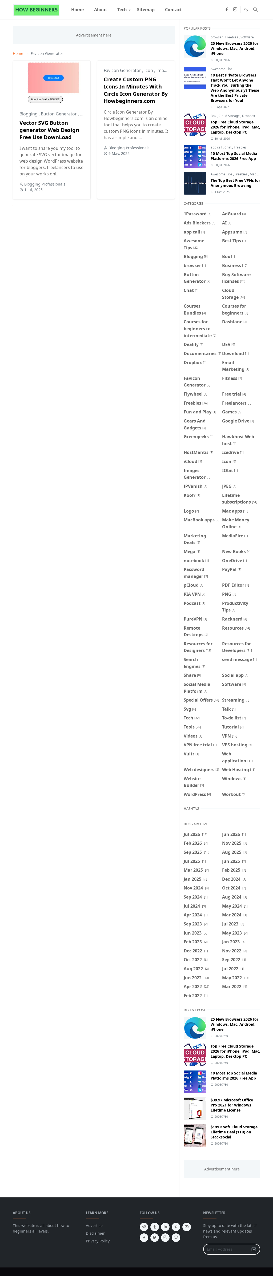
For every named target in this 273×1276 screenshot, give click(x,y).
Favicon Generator (123, 70)
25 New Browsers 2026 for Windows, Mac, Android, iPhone (234, 48)
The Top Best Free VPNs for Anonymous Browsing (235, 183)
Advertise (94, 1225)
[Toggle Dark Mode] (246, 9)
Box (214, 116)
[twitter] (154, 1237)
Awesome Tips (221, 69)
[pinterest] (176, 1227)
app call (217, 147)
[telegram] (144, 1227)
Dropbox (248, 116)
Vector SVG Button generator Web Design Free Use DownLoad (49, 130)
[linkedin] (165, 1227)
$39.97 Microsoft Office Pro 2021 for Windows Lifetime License (232, 1105)
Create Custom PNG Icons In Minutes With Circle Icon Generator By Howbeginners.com (136, 90)
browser (217, 37)
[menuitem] (77, 9)
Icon (149, 70)
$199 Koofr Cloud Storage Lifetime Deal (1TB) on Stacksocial (234, 1132)
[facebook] (226, 9)
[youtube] (186, 1227)
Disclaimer (95, 1233)
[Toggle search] (255, 9)
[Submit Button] (254, 1249)
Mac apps (257, 174)
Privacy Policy (98, 1240)
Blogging (29, 114)
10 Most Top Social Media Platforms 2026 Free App (234, 156)
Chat (228, 147)
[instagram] (235, 9)
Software (247, 37)
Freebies (232, 37)
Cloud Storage (229, 116)
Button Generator (59, 114)
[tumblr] (154, 1227)
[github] (176, 1237)
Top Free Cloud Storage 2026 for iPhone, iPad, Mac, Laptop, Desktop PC (235, 127)
